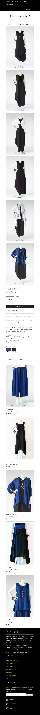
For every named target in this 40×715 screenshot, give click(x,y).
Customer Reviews (11, 675)
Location (23, 1)
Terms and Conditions (12, 660)
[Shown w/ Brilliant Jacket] (20, 134)
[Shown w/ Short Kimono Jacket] (20, 264)
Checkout (29, 6)
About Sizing (9, 663)
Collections (18, 22)
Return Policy (26, 316)
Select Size (9, 299)
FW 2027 (10, 22)
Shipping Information (11, 669)
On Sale (16, 24)
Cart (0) (22, 6)
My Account (11, 6)
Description (9, 316)
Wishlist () (29, 9)
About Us (15, 1)
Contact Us (9, 678)
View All (10, 24)
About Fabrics (10, 666)
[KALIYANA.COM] (20, 16)
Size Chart (17, 316)
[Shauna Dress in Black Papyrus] (20, 47)
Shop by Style (27, 22)
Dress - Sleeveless (14, 340)
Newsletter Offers (26, 24)
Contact (10, 4)
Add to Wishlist (12, 310)
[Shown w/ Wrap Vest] (20, 221)
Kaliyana (13, 342)
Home (9, 1)
